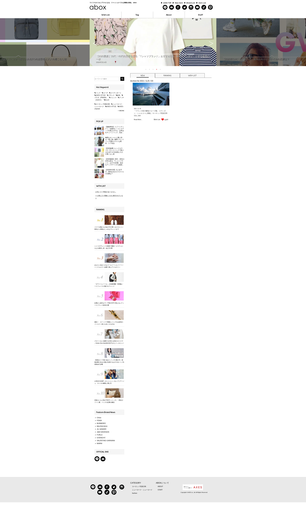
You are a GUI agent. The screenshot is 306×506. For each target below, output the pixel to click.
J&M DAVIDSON (103, 432)
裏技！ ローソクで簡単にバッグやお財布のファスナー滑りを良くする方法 (108, 323)
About (169, 15)
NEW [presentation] (143, 75)
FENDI (99, 420)
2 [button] (149, 69)
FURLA (99, 435)
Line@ (96, 458)
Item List (202, 3)
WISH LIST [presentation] (192, 75)
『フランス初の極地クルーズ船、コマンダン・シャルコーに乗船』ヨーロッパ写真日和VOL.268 (150, 113)
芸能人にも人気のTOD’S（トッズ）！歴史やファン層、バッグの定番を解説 (108, 401)
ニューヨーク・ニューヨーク (142, 490)
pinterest (210, 7)
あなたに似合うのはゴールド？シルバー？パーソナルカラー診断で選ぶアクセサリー (108, 266)
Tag (137, 15)
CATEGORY (135, 483)
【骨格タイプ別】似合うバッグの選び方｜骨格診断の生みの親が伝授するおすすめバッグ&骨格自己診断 (109, 362)
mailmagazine (171, 7)
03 (140, 108)
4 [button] (156, 69)
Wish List (105, 15)
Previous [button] (95, 42)
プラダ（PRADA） (101, 97)
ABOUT (160, 486)
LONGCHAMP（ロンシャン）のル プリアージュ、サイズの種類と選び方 (109, 382)
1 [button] (146, 69)
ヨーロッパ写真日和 (103, 104)
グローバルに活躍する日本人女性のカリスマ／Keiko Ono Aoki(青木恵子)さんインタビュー (109, 342)
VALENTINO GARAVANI (106, 440)
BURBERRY (101, 423)
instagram (191, 7)
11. (138, 108)
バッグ (98, 93)
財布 (118, 95)
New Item (179, 3)
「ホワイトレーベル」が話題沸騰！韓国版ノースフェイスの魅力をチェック (108, 285)
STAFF (160, 490)
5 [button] (160, 69)
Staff (200, 15)
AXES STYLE (101, 95)
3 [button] (153, 69)
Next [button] (211, 42)
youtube (197, 7)
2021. (135, 108)
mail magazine (102, 458)
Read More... (138, 119)
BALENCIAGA (102, 426)
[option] (153, 42)
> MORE (121, 110)
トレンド (113, 97)
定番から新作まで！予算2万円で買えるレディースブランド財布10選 (109, 304)
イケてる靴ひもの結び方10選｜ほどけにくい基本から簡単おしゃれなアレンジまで (108, 228)
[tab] (142, 75)
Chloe (99, 418)
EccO (107, 100)
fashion (134, 493)
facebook (178, 7)
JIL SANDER (101, 429)
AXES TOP (167, 3)
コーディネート (115, 93)
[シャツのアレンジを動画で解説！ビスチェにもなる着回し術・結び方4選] (109, 239)
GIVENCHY (101, 438)
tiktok (203, 7)
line (165, 7)
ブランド (111, 95)
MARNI (99, 443)
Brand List (190, 3)
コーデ (105, 93)
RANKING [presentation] (167, 75)
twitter (184, 7)
